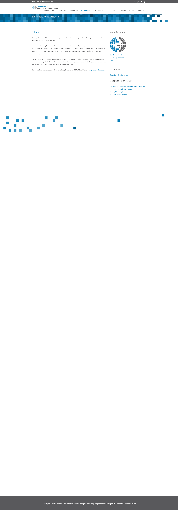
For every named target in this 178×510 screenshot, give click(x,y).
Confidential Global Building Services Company (118, 57)
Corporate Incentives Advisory (121, 89)
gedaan (112, 504)
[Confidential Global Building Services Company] (118, 45)
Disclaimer (120, 504)
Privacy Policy (130, 504)
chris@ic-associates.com (96, 70)
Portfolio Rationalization (119, 94)
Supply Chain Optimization (119, 92)
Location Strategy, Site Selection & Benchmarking (127, 86)
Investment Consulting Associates (66, 504)
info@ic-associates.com (46, 1)
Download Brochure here (119, 75)
